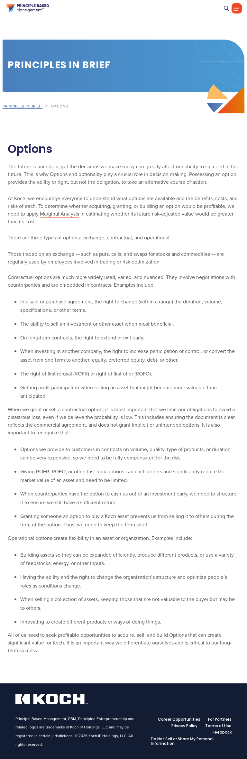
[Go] (226, 8)
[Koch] (27, 8)
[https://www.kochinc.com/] (51, 702)
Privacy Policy (184, 726)
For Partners (220, 720)
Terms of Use (218, 726)
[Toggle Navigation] (237, 8)
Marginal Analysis (59, 213)
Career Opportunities (179, 720)
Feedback (222, 733)
